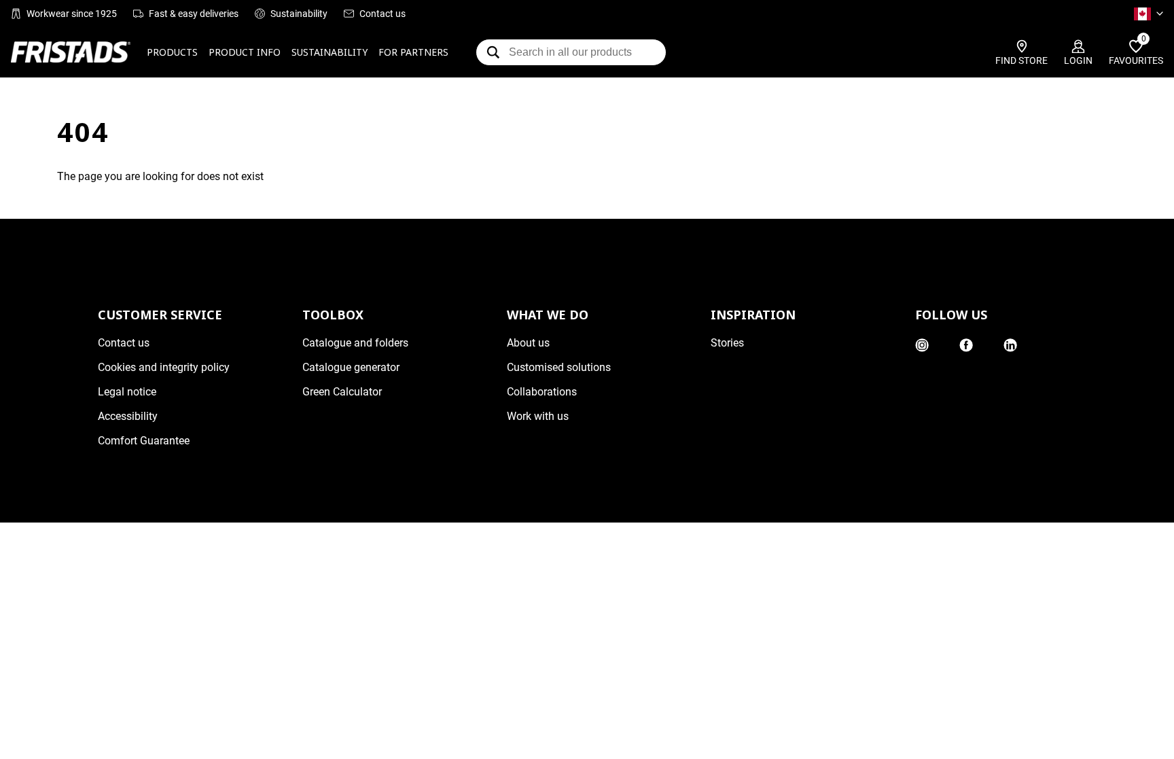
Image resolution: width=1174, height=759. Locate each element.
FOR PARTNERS (413, 52)
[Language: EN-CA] (1148, 13)
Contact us (382, 13)
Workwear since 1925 (71, 13)
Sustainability (298, 13)
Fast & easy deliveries (193, 13)
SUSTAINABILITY (329, 52)
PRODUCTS (172, 52)
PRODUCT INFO (245, 52)
